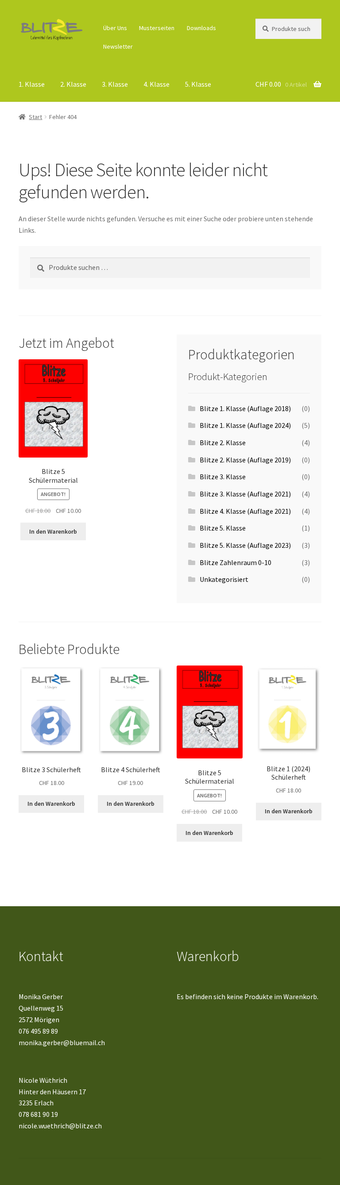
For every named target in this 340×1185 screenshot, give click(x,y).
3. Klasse (115, 84)
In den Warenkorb (53, 531)
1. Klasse (32, 84)
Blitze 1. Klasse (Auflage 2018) (245, 408)
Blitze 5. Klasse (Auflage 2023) (245, 545)
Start (35, 117)
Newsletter (118, 46)
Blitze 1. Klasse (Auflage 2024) (245, 425)
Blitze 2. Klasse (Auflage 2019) (245, 459)
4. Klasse (156, 84)
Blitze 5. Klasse (223, 527)
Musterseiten (156, 28)
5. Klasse (198, 84)
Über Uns (115, 28)
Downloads (201, 28)
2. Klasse (73, 84)
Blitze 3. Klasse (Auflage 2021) (245, 493)
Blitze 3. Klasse (223, 476)
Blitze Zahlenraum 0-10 (235, 562)
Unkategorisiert (224, 579)
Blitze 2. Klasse (223, 442)
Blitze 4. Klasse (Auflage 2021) (245, 511)
